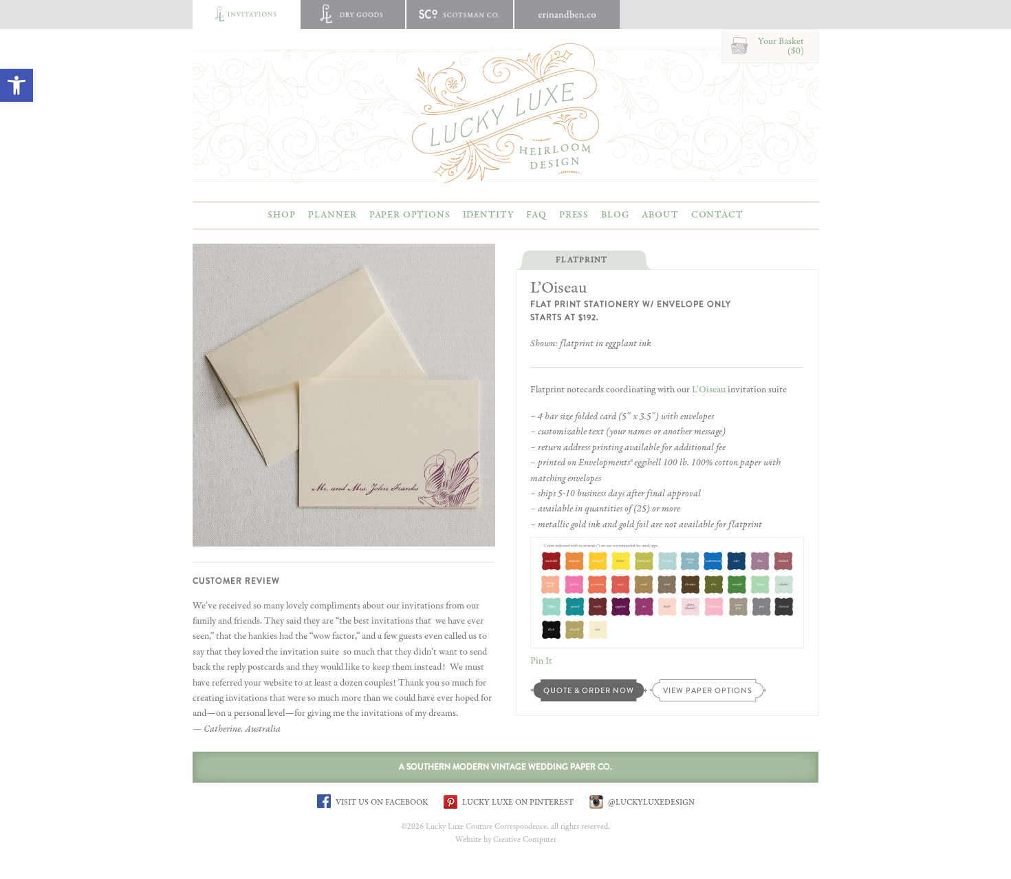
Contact (717, 215)
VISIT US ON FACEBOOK (381, 802)
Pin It (541, 661)
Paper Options (409, 215)
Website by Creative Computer (505, 839)
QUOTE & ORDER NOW (588, 690)
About (660, 215)
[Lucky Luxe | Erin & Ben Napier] (505, 113)
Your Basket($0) (781, 46)
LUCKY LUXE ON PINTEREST (517, 802)
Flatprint (581, 260)
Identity (488, 215)
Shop (281, 215)
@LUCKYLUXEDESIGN (650, 802)
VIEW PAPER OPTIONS (707, 690)
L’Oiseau (709, 389)
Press (574, 215)
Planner (332, 215)
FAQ (536, 215)
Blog (615, 215)
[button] (16, 85)
